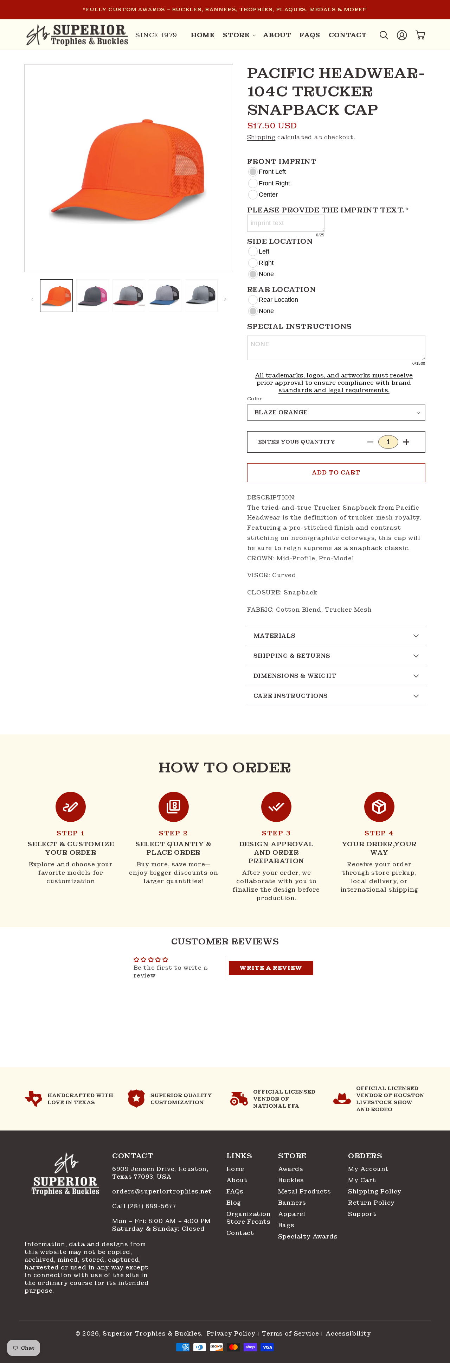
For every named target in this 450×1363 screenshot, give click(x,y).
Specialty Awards (308, 1236)
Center (268, 194)
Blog (233, 1202)
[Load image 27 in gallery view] (128, 295)
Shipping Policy (374, 1191)
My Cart (362, 1180)
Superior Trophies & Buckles (152, 1333)
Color (255, 399)
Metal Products (304, 1191)
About (237, 1180)
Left (264, 251)
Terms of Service (290, 1333)
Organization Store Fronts (248, 1217)
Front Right (274, 183)
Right (266, 262)
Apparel (292, 1214)
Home (235, 1169)
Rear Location (278, 299)
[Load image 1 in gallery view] (56, 295)
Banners (292, 1202)
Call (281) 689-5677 (145, 1206)
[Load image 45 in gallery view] (201, 295)
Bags (286, 1225)
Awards (290, 1169)
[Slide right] (225, 299)
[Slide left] (32, 299)
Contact (240, 1233)
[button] (239, 35)
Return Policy (371, 1202)
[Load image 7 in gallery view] (92, 295)
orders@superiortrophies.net (162, 1191)
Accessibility (348, 1333)
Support (362, 1214)
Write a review (270, 968)
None (266, 274)
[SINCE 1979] (77, 35)
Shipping (261, 137)
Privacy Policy (231, 1333)
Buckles (291, 1180)
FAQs (235, 1191)
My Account (368, 1169)
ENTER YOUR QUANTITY (296, 442)
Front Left (272, 171)
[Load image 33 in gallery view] (165, 295)
